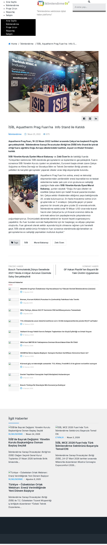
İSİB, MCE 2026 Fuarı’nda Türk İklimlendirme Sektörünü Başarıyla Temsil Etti (76, 446)
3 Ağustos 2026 (27, 303)
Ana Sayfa (11, 2)
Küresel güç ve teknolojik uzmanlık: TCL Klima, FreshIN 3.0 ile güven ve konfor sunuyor (58, 364)
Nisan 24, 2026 (33, 434)
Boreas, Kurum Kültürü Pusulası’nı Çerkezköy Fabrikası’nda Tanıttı (49, 299)
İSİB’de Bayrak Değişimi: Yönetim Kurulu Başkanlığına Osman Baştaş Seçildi (29, 442)
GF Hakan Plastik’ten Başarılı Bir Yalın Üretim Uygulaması (81, 269)
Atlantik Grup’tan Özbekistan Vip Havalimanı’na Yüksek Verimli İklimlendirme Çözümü (57, 289)
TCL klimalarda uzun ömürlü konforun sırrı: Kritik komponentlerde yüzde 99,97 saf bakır (59, 321)
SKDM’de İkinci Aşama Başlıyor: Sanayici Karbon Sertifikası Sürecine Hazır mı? (54, 353)
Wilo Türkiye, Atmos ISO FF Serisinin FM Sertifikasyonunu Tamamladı (50, 310)
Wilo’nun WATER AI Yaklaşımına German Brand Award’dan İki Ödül (49, 342)
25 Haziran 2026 (28, 367)
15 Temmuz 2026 (28, 335)
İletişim (9, 15)
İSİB (26, 242)
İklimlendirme (12, 5)
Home (14, 43)
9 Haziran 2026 (27, 378)
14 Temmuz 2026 (28, 324)
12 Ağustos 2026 (27, 292)
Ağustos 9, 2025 (33, 479)
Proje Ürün (11, 8)
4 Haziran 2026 (27, 388)
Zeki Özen (59, 242)
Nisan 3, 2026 (73, 437)
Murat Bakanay (41, 242)
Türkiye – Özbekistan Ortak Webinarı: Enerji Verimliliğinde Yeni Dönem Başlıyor (27, 487)
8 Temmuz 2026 (27, 345)
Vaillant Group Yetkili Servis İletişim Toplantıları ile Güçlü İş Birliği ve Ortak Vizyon (56, 331)
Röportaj (10, 12)
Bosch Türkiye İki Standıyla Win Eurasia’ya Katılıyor (42, 385)
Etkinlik (59, 437)
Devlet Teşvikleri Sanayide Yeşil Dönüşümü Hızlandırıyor (45, 374)
